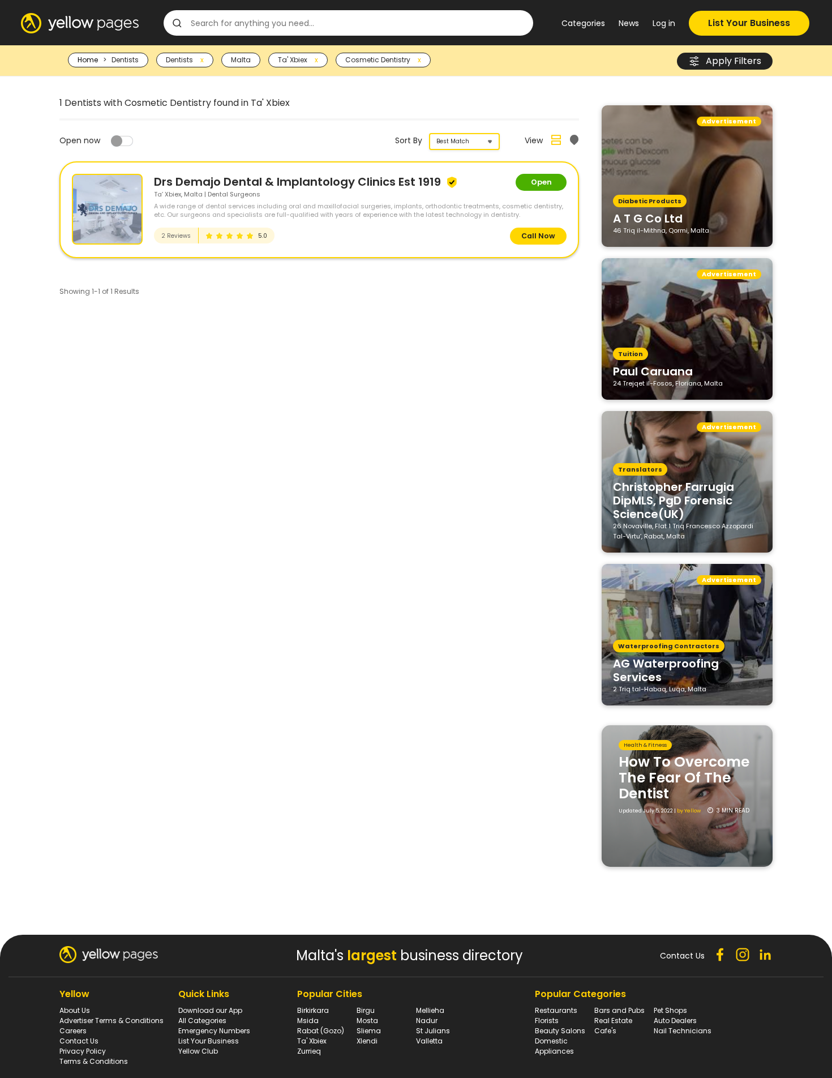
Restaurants (556, 1010)
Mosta (367, 1020)
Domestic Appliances (554, 1046)
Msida (308, 1020)
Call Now (538, 236)
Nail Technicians (682, 1031)
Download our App (210, 1010)
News (629, 23)
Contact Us (78, 1041)
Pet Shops (670, 1010)
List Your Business (749, 22)
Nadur (427, 1020)
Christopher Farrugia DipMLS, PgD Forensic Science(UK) (673, 500)
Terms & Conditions (93, 1061)
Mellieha (430, 1010)
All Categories (202, 1020)
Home (88, 60)
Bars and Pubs (619, 1010)
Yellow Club (198, 1051)
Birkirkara (313, 1010)
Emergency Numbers (214, 1031)
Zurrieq (309, 1051)
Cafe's (605, 1031)
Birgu (366, 1010)
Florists (547, 1020)
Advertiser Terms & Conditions (111, 1020)
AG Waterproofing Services (666, 670)
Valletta (429, 1041)
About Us (74, 1010)
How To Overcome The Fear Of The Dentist (684, 777)
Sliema (369, 1031)
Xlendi (367, 1041)
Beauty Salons (560, 1031)
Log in (664, 23)
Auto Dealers (675, 1020)
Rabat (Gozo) (320, 1031)
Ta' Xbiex (312, 1041)
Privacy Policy (82, 1051)
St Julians (433, 1031)
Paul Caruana (653, 370)
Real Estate (613, 1020)
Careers (73, 1031)
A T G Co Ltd (648, 218)
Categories (583, 23)
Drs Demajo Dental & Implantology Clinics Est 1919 (299, 182)
